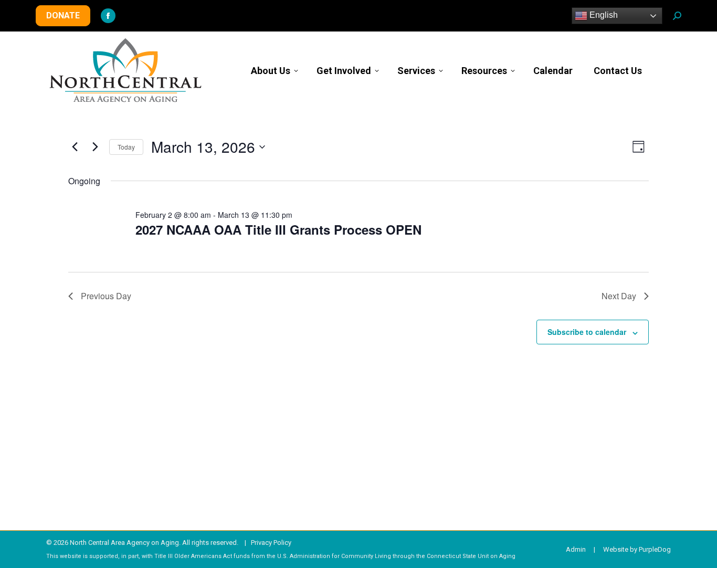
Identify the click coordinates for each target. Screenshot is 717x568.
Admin (576, 549)
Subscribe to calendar (586, 332)
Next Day (619, 296)
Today (126, 146)
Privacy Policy (271, 542)
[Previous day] (74, 147)
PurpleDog (655, 549)
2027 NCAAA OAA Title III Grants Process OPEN (278, 229)
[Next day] (95, 147)
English (602, 14)
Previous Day (106, 296)
